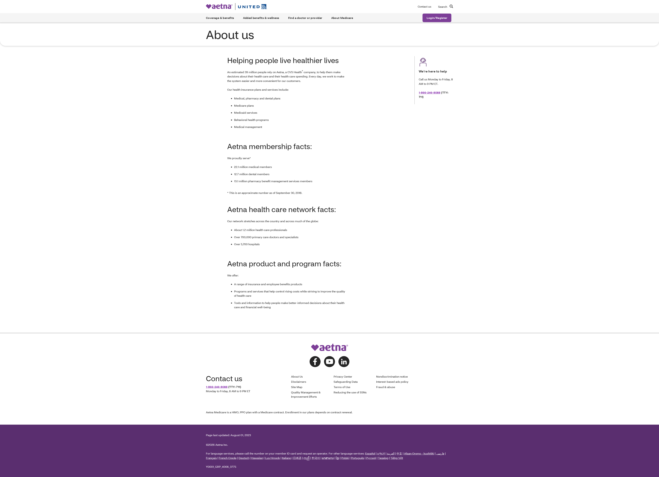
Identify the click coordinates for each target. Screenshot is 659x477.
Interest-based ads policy (392, 381)
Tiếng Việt (396, 458)
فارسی (440, 453)
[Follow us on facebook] (315, 361)
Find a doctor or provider (305, 18)
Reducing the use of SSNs (350, 392)
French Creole (227, 458)
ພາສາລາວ (328, 458)
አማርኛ (381, 453)
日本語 (297, 458)
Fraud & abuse (385, 387)
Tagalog (383, 458)
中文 (399, 453)
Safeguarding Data (346, 381)
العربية (391, 453)
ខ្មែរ (337, 458)
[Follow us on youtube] (329, 361)
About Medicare (342, 18)
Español (370, 453)
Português (357, 458)
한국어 (316, 458)
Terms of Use (342, 387)
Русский (371, 458)
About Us (297, 376)
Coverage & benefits (220, 18)
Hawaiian (257, 458)
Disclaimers (298, 381)
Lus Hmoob (272, 458)
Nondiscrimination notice (392, 376)
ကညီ (306, 458)
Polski (345, 458)
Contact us (424, 6)
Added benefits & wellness (261, 18)
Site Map (296, 387)
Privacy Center (343, 376)
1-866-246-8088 (429, 92)
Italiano (286, 458)
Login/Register (437, 18)
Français (211, 458)
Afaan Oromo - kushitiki (419, 453)
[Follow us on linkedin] (343, 361)
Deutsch (244, 458)
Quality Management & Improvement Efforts (306, 394)
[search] (450, 6)
